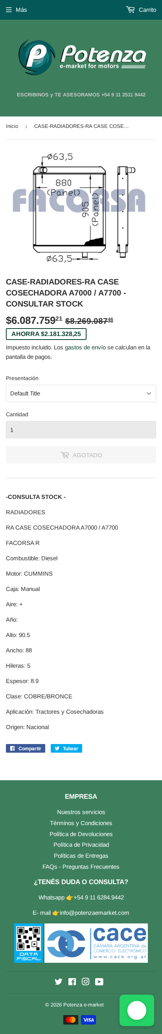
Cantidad (17, 414)
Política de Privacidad (81, 844)
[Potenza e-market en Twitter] (59, 982)
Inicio (12, 126)
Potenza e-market (83, 1005)
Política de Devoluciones (81, 834)
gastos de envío (85, 347)
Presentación (22, 378)
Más (21, 9)
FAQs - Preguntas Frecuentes (81, 866)
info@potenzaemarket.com (94, 912)
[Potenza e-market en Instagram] (86, 982)
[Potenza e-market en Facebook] (72, 982)
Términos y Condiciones (81, 823)
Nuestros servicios (81, 812)
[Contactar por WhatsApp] (137, 1010)
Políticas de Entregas (81, 855)
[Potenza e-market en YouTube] (99, 982)
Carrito (146, 9)
